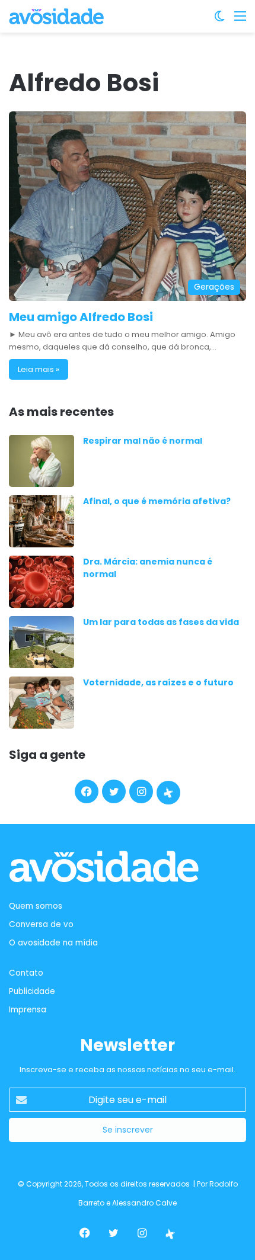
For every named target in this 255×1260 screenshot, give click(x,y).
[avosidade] (56, 16)
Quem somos (35, 906)
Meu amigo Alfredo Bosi (81, 317)
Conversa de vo (41, 924)
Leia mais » (38, 369)
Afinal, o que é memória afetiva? (157, 501)
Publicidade (32, 991)
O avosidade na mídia (53, 942)
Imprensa (27, 1009)
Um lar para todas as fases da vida (161, 622)
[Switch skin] (219, 20)
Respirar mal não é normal (142, 441)
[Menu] (240, 20)
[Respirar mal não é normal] (41, 461)
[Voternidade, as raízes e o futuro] (41, 703)
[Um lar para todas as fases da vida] (41, 642)
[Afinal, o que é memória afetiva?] (41, 521)
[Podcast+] (168, 792)
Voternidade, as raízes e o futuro (158, 682)
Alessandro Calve (144, 1203)
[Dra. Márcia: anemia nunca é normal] (41, 582)
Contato (26, 973)
